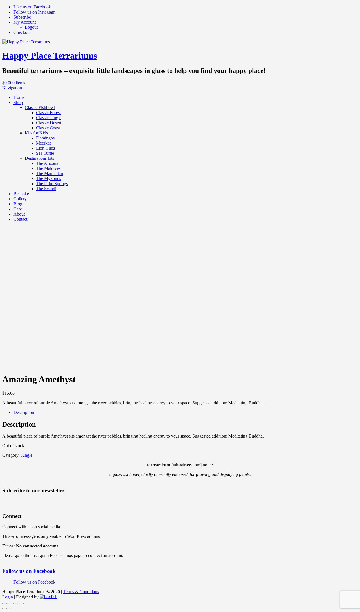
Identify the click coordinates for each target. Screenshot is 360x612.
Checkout (22, 32)
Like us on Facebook (32, 7)
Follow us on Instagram (34, 12)
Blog (18, 203)
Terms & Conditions (81, 591)
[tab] (186, 412)
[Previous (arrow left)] (4, 608)
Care (18, 209)
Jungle (26, 455)
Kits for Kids (36, 132)
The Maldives (48, 168)
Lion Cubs (45, 148)
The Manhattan (49, 173)
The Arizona (47, 163)
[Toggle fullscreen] (16, 603)
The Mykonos (48, 178)
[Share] (10, 603)
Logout (31, 27)
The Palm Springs (52, 183)
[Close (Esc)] (4, 603)
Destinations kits (39, 158)
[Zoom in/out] (21, 603)
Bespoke (21, 193)
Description (24, 412)
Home (19, 97)
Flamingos (45, 138)
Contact (20, 219)
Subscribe (22, 17)
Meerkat (43, 143)
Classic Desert (48, 122)
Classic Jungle (48, 117)
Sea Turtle (45, 153)
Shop (18, 102)
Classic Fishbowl (40, 107)
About (19, 214)
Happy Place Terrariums (49, 55)
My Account (25, 22)
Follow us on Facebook (29, 571)
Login (7, 597)
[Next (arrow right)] (10, 608)
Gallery (20, 198)
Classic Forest (48, 112)
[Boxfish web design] (48, 597)
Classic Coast (48, 127)
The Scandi (46, 188)
